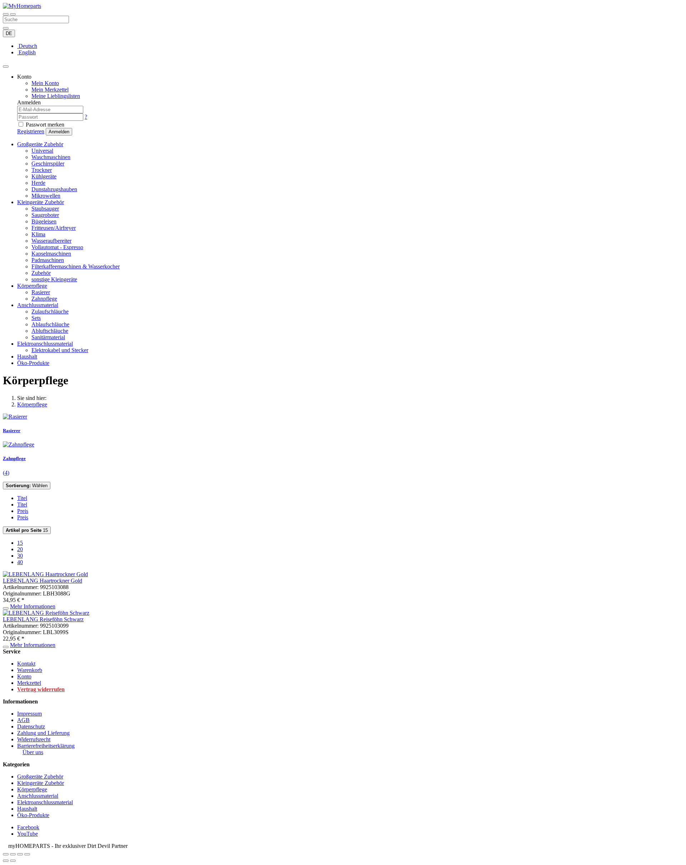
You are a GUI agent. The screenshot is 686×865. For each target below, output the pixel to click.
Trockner (41, 170)
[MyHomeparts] (22, 6)
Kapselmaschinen (51, 254)
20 (20, 549)
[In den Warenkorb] (6, 608)
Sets (36, 318)
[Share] (13, 854)
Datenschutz (31, 726)
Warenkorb (29, 670)
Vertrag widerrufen (41, 689)
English (26, 52)
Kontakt (26, 664)
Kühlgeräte (43, 176)
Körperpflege (32, 286)
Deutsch (27, 46)
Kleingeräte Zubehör (40, 202)
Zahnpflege (44, 299)
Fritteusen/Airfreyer (53, 228)
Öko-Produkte (33, 363)
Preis (22, 511)
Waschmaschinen (50, 157)
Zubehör (41, 273)
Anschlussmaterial (37, 305)
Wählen (27, 485)
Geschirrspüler (47, 163)
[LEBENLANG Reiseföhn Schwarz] (46, 613)
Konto (24, 676)
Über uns (33, 752)
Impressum (29, 714)
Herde (38, 183)
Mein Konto (45, 83)
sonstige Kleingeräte (54, 279)
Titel (22, 498)
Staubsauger (45, 209)
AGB (23, 720)
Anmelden (59, 131)
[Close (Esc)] (6, 854)
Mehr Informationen (32, 606)
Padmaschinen (47, 260)
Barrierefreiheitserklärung (46, 746)
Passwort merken (45, 125)
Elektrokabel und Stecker (59, 350)
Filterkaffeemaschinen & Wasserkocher (75, 266)
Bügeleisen (43, 221)
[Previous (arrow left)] (6, 861)
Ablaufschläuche (50, 324)
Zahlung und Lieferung (43, 733)
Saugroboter (45, 215)
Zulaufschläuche (50, 311)
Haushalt (27, 357)
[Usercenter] (6, 66)
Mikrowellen (45, 196)
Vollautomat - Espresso (57, 247)
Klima (38, 234)
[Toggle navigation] (6, 14)
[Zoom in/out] (27, 854)
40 (20, 562)
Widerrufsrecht (33, 739)
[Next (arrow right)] (13, 861)
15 (27, 530)
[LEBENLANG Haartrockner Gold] (45, 574)
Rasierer (40, 292)
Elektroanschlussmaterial (45, 344)
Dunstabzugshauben (54, 189)
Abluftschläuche (49, 331)
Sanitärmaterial (48, 337)
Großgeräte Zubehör (40, 144)
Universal (42, 151)
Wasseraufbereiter (51, 241)
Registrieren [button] (30, 131)
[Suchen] (13, 14)
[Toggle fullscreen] (20, 854)
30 (20, 556)
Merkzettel (29, 683)
